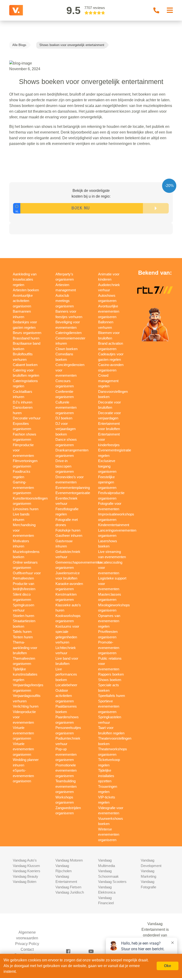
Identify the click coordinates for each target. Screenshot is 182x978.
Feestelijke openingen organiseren (107, 482)
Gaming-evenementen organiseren (23, 487)
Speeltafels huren (111, 696)
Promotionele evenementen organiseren (66, 770)
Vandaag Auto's (25, 860)
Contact (27, 949)
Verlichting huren (25, 706)
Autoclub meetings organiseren (64, 300)
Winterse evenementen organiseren (108, 834)
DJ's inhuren (22, 402)
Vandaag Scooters (112, 882)
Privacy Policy (27, 944)
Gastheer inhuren (68, 535)
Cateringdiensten (68, 333)
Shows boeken (109, 680)
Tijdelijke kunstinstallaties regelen (25, 674)
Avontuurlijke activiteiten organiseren (23, 300)
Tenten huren (23, 637)
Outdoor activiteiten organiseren (64, 695)
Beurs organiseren (27, 333)
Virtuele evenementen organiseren (23, 733)
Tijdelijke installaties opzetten (106, 775)
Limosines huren (25, 509)
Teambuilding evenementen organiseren (66, 786)
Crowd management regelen (108, 380)
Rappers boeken (111, 674)
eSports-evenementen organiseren (23, 775)
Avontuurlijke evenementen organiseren (108, 311)
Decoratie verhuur (27, 418)
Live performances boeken (66, 674)
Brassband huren (26, 338)
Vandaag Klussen (26, 866)
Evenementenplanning (72, 488)
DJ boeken (63, 418)
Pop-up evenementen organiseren (66, 754)
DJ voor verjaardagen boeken (65, 429)
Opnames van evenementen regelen (109, 621)
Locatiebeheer (66, 685)
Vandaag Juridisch (69, 892)
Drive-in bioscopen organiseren (64, 466)
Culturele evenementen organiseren (66, 407)
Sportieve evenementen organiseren (108, 706)
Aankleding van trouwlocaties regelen (24, 279)
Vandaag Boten (24, 882)
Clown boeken (66, 349)
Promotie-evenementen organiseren (108, 647)
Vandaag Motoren (69, 860)
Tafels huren (22, 632)
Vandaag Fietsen (68, 887)
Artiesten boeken (26, 290)
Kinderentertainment (113, 525)
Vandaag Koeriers (26, 871)
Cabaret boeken (25, 365)
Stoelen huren (23, 616)
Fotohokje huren (67, 530)
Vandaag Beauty (25, 876)
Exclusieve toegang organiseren (107, 466)
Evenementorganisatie (72, 493)
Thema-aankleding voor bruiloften (25, 647)
